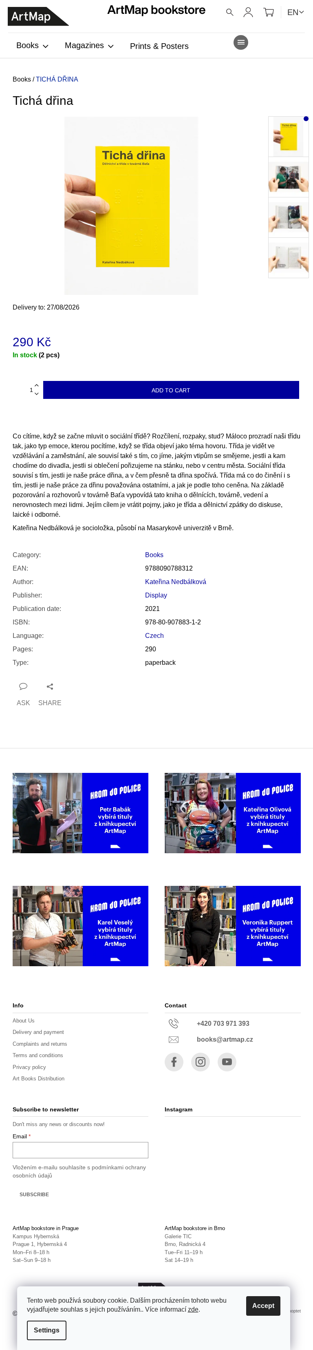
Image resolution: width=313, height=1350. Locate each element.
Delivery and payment (38, 1032)
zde (193, 1309)
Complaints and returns (40, 1044)
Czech (154, 635)
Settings (47, 1330)
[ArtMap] (38, 16)
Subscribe (34, 1194)
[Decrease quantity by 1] (37, 394)
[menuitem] (32, 46)
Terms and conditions (38, 1055)
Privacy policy (29, 1067)
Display (156, 595)
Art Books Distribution (38, 1079)
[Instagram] (200, 1062)
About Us (24, 1021)
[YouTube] (227, 1062)
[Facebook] (174, 1062)
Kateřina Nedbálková (175, 581)
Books (154, 554)
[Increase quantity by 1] (37, 385)
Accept (263, 1305)
